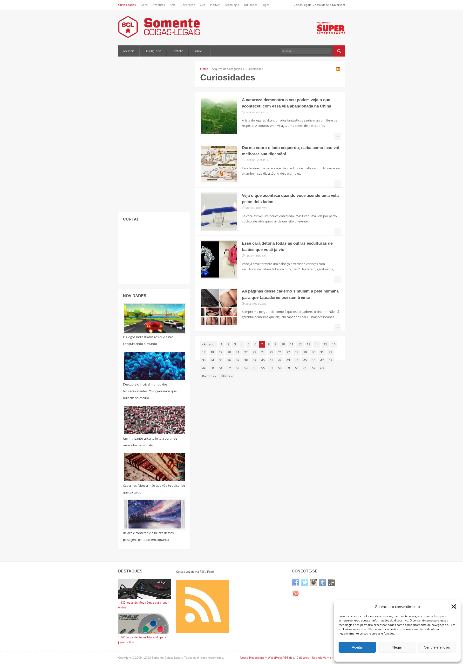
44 (296, 360)
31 (322, 352)
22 (246, 352)
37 (237, 360)
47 (322, 360)
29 (305, 352)
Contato (177, 51)
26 (279, 352)
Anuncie (129, 51)
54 (246, 368)
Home (204, 69)
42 (279, 360)
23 (254, 352)
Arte (173, 5)
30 (313, 352)
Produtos (159, 5)
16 (333, 344)
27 (288, 352)
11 (291, 344)
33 (203, 360)
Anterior (209, 344)
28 (296, 352)
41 (271, 360)
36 (229, 360)
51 (220, 368)
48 (330, 360)
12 (300, 344)
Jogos (266, 5)
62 (313, 368)
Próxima (209, 376)
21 (237, 352)
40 (263, 360)
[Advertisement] (154, 133)
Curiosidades (127, 5)
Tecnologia (232, 5)
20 (229, 352)
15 (325, 344)
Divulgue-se (153, 51)
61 (305, 368)
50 (212, 368)
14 (317, 344)
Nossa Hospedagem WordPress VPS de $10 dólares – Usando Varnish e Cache (292, 658)
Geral (144, 5)
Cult (202, 5)
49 (203, 368)
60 (296, 368)
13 (308, 344)
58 (279, 368)
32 (330, 352)
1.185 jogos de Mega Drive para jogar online (143, 604)
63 (322, 368)
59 (288, 368)
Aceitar (357, 647)
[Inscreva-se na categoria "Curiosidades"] (338, 70)
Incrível (215, 5)
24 (263, 352)
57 (271, 368)
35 (220, 360)
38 (246, 360)
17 (203, 352)
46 (313, 360)
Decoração (187, 5)
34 (212, 360)
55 (254, 368)
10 (283, 344)
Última (226, 376)
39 (254, 360)
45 (305, 360)
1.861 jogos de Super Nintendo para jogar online (142, 639)
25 (271, 352)
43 (288, 360)
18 (212, 352)
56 (263, 368)
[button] (453, 606)
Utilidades (251, 5)
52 (229, 368)
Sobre (197, 51)
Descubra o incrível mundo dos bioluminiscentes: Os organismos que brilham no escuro (150, 391)
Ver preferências (437, 647)
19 (220, 352)
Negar (397, 647)
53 (237, 368)
